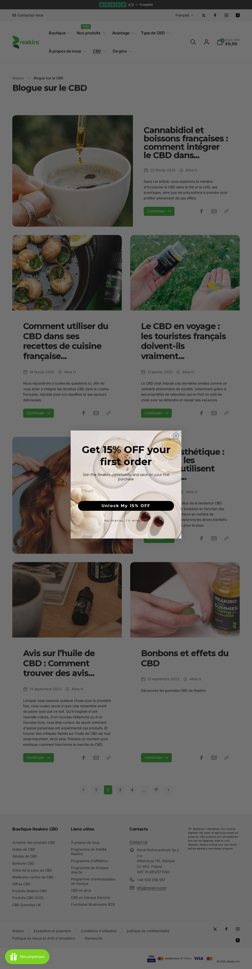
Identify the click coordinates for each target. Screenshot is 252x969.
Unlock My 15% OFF (126, 505)
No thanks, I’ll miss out (126, 520)
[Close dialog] (176, 436)
